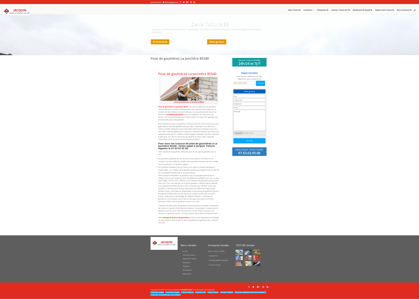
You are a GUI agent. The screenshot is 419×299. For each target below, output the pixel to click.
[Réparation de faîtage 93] (256, 263)
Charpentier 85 (322, 10)
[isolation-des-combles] (256, 252)
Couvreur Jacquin (172, 292)
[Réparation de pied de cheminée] (239, 263)
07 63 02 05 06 (160, 41)
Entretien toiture (189, 255)
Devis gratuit (216, 41)
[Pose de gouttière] (239, 257)
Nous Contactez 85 (404, 10)
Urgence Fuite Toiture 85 (384, 10)
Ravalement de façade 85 (362, 10)
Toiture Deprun (187, 292)
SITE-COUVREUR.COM (183, 290)
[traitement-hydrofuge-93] (256, 257)
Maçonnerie (187, 274)
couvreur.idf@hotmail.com (218, 260)
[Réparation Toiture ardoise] (248, 263)
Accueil (185, 251)
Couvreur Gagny (157, 292)
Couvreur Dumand (242, 292)
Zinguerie (186, 266)
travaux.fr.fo (213, 256)
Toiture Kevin (213, 292)
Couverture (307, 10)
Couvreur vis (156, 295)
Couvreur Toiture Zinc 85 (340, 10)
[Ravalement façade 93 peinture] (239, 252)
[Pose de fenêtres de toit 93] (248, 257)
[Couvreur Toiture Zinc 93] (248, 252)
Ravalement (187, 270)
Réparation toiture (190, 259)
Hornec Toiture (227, 292)
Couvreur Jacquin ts (257, 292)
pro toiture (176, 295)
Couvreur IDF (200, 292)
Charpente (187, 262)
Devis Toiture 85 (294, 10)
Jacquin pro (166, 295)
